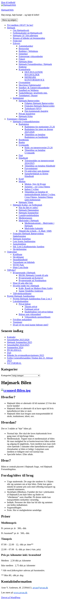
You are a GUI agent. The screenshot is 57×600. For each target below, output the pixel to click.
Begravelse (24, 48)
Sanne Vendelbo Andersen (31, 291)
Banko (22, 142)
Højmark (11, 27)
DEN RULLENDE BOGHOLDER (34, 73)
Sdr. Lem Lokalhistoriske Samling (28, 246)
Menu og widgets (9, 20)
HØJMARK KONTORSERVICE (34, 78)
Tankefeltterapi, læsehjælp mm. (33, 93)
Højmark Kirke (26, 116)
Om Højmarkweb (21, 30)
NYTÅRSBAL (14, 363)
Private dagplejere (27, 113)
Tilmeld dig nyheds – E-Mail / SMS (35, 231)
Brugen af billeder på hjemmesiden (29, 38)
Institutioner (18, 98)
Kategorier (6, 375)
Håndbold (23, 158)
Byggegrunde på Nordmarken (32, 280)
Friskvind (17, 41)
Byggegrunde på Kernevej (31, 278)
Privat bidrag (25, 304)
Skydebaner (18, 257)
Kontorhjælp (24, 69)
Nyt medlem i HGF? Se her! (20, 25)
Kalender (11, 337)
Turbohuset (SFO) (33, 108)
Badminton (24, 124)
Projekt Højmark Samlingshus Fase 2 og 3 (32, 298)
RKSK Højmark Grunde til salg (33, 275)
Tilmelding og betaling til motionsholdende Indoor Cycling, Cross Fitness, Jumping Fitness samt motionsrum (40, 196)
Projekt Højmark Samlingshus (21, 296)
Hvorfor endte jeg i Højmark (26, 285)
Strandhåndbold (20, 259)
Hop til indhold (8, 2)
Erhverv (16, 43)
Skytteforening (19, 249)
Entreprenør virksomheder (31, 56)
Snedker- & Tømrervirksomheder (34, 87)
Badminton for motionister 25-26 (40, 127)
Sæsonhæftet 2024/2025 (18, 345)
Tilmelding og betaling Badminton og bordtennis (36, 135)
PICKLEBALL (14, 350)
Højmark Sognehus (22, 239)
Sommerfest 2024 (15, 347)
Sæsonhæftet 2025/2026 (18, 339)
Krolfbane (17, 254)
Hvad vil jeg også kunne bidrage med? (30, 325)
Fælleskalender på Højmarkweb (27, 33)
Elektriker (23, 54)
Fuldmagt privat (32, 309)
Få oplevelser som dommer (37, 171)
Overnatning (24, 82)
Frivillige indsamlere (22, 319)
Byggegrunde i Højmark (24, 272)
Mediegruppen (25, 218)
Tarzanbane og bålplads (24, 262)
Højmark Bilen (25, 61)
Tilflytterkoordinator (22, 293)
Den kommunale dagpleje (36, 111)
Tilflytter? (11, 270)
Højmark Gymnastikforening (26, 121)
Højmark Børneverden (29, 100)
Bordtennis (24, 140)
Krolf (21, 179)
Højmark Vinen (26, 202)
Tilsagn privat (31, 306)
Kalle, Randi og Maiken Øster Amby (36, 288)
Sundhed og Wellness (29, 90)
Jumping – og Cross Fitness (37, 186)
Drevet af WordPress (10, 597)
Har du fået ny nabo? (28, 207)
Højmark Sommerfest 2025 (19, 342)
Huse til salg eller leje (23, 283)
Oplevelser (12, 252)
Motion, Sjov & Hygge (35, 184)
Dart (21, 155)
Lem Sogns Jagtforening (24, 241)
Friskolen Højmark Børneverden (40, 106)
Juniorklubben (19, 244)
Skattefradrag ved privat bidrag (39, 311)
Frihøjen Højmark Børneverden (39, 103)
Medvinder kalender (34, 228)
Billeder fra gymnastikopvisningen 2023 (25, 355)
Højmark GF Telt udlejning (25, 35)
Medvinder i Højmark (29, 220)
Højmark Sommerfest (28, 212)
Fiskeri (22, 59)
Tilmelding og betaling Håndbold (40, 166)
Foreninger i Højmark (17, 119)
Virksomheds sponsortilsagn (37, 317)
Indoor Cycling (32, 189)
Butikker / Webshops (28, 51)
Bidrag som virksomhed (30, 314)
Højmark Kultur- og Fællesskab (27, 205)
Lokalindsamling (20, 301)
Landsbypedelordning (29, 215)
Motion (22, 181)
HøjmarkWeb (7, 10)
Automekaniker (26, 46)
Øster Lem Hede (20, 267)
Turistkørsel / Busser (28, 95)
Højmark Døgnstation (29, 210)
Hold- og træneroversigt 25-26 (39, 147)
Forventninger (31, 168)
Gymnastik (24, 145)
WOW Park (18, 265)
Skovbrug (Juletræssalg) (30, 85)
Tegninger (17, 322)
